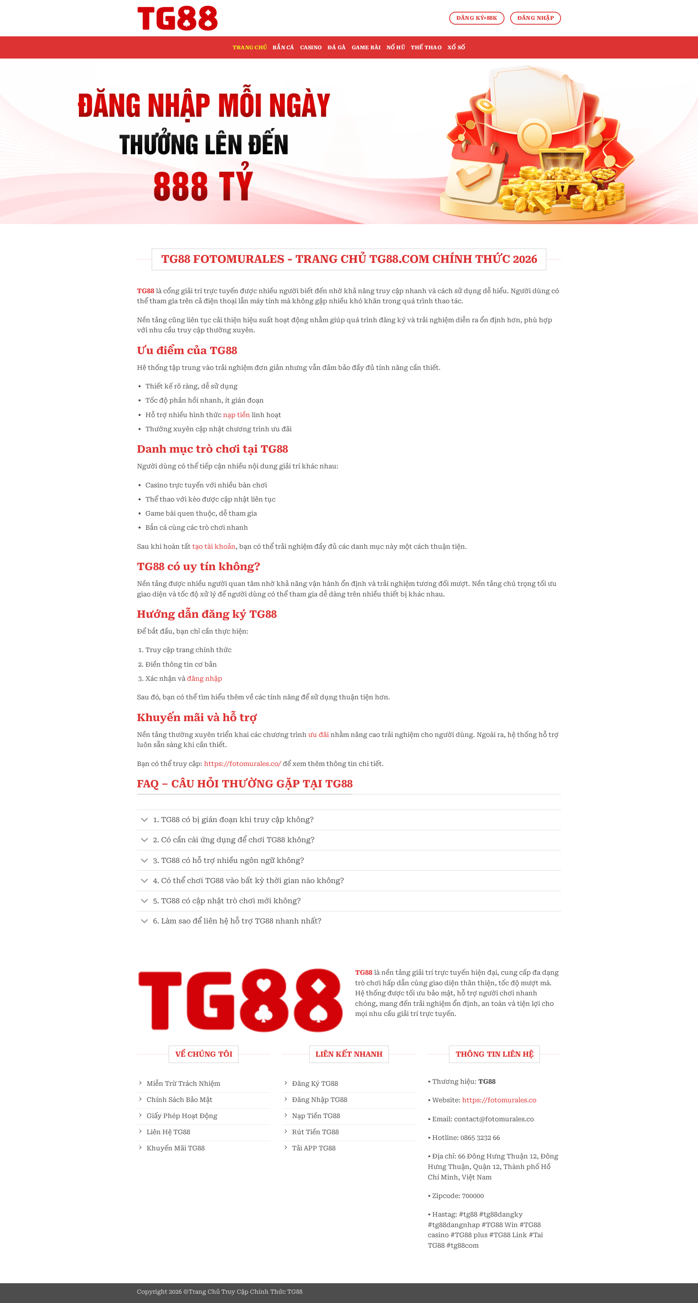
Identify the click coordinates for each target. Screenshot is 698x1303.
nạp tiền (236, 415)
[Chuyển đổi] (145, 820)
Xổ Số (456, 47)
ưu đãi (318, 735)
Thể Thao (426, 47)
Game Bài (366, 47)
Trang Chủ (250, 47)
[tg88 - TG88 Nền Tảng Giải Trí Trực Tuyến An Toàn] (177, 18)
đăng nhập (204, 678)
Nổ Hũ (396, 47)
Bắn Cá (283, 47)
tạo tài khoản (213, 546)
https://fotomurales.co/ (242, 764)
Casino (311, 47)
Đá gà (337, 47)
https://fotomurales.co (499, 1100)
